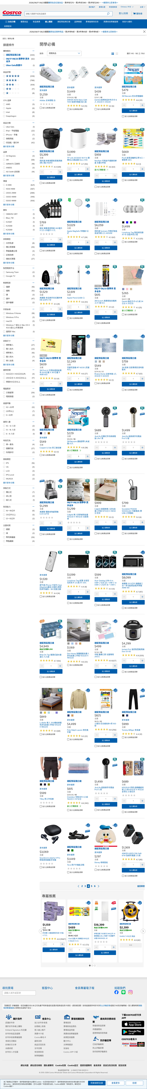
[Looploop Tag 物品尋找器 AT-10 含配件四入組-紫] (135, 222)
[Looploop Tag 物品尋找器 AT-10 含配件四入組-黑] (123, 222)
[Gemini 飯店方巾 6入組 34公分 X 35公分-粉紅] (127, 289)
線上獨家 (48, 21)
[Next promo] (143, 931)
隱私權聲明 (49, 1065)
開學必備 (11, 39)
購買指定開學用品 (56, 32)
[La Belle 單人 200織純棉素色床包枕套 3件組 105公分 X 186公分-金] (45, 712)
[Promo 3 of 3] (95, 966)
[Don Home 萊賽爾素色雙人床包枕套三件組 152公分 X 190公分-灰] (68, 643)
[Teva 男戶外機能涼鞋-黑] (68, 850)
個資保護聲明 (86, 1065)
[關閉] (144, 32)
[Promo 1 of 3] (90, 966)
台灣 (141, 7)
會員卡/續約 (127, 21)
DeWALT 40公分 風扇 (127, 936)
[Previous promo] (41, 931)
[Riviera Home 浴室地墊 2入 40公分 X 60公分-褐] (103, 361)
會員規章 (97, 1065)
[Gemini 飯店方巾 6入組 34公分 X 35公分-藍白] (123, 289)
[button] (109, 13)
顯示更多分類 (8, 146)
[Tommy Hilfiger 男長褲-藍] (127, 715)
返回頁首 (141, 886)
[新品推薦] (40, 21)
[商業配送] (11, 26)
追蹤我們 (119, 988)
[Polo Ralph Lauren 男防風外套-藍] (68, 715)
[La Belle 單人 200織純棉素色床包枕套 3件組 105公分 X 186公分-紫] (56, 712)
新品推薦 (36, 21)
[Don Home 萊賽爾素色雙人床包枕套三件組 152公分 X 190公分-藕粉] (76, 643)
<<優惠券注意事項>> (109, 2)
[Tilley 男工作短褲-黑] (41, 784)
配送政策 (122, 1065)
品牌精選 (78, 21)
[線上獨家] (52, 21)
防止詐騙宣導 (105, 1005)
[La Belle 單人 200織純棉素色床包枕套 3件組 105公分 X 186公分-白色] (52, 712)
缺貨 (130, 945)
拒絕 (134, 1083)
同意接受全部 (97, 1083)
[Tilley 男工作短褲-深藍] (45, 784)
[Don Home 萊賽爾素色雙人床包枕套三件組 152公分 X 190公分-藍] (72, 643)
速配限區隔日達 (63, 21)
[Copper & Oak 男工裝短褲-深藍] (41, 433)
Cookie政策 (60, 1065)
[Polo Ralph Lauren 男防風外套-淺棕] (72, 715)
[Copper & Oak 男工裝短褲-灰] (45, 433)
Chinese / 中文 (126, 7)
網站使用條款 (36, 1065)
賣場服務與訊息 (92, 21)
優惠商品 (24, 21)
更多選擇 (43, 90)
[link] (51, 84)
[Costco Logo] (12, 13)
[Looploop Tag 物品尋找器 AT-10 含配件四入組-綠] (131, 222)
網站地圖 (24, 1065)
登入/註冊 (123, 13)
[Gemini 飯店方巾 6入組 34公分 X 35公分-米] (131, 289)
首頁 (4, 39)
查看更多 (116, 1083)
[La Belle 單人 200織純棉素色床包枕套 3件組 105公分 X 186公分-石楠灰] (41, 712)
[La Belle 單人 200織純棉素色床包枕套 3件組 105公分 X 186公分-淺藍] (48, 712)
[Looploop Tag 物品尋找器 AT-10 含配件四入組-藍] (127, 222)
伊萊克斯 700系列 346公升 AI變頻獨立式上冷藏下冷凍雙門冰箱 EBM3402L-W (104, 936)
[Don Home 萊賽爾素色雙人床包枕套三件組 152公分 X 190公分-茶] (80, 643)
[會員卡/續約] (132, 21)
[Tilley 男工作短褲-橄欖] (48, 784)
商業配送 (7, 26)
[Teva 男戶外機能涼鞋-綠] (72, 850)
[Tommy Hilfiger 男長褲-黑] (123, 715)
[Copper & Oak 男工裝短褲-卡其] (48, 433)
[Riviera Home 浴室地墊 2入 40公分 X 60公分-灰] (99, 361)
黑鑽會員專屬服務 (110, 21)
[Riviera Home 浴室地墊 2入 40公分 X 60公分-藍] (96, 361)
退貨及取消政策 (110, 1065)
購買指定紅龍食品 (55, 2)
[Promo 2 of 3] (92, 966)
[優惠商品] (28, 21)
